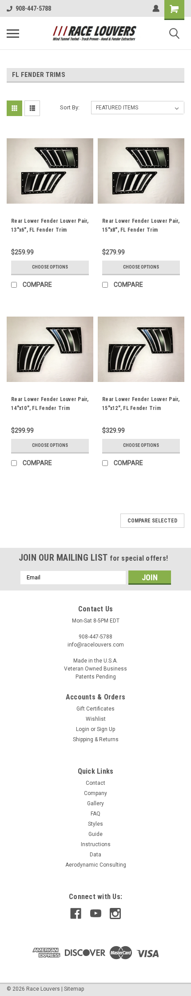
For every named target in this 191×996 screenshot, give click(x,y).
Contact (95, 783)
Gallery (95, 803)
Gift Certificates (95, 709)
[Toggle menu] (13, 33)
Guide (95, 834)
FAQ (95, 814)
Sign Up (106, 729)
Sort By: (70, 107)
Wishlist (96, 719)
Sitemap (74, 989)
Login (82, 729)
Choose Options (50, 267)
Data (95, 854)
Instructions (96, 844)
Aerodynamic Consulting (95, 865)
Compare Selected (152, 521)
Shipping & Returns (96, 739)
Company (95, 793)
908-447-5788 (33, 8)
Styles (95, 824)
